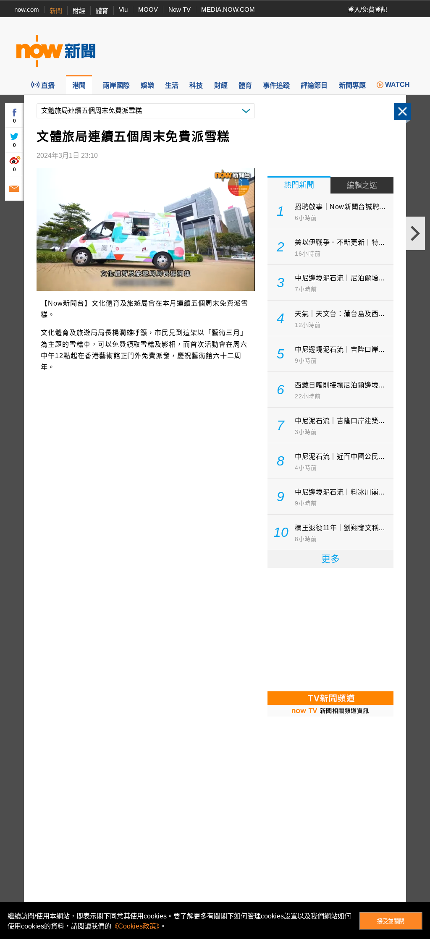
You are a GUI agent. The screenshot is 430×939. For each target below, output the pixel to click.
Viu (123, 9)
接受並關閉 (390, 921)
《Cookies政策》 (135, 926)
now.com (26, 9)
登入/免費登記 (367, 9)
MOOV (148, 9)
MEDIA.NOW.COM (228, 9)
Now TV (179, 9)
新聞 (56, 10)
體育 (102, 10)
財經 (79, 10)
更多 (330, 559)
